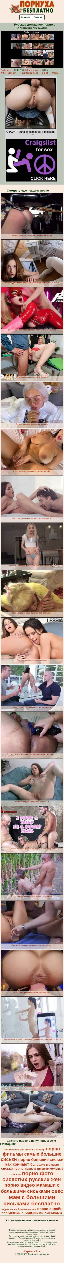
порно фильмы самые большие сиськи (31, 1154)
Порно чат (38, 17)
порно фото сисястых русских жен (31, 1176)
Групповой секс (29, 73)
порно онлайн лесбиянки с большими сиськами (31, 1211)
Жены (55, 73)
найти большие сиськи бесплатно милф (24, 1149)
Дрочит (12, 73)
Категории (25, 17)
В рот (45, 73)
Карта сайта (32, 1251)
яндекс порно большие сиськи (19, 1209)
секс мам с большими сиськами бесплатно (33, 1197)
